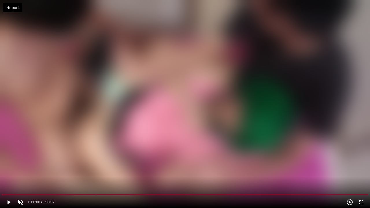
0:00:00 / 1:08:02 (41, 202)
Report (12, 7)
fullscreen (361, 202)
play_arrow (8, 202)
